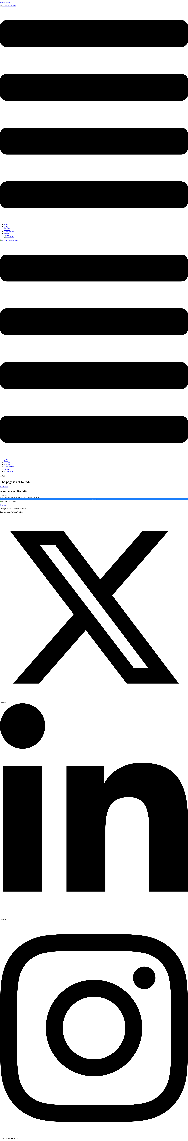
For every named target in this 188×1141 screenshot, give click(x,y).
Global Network (9, 231)
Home (6, 224)
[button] (94, 114)
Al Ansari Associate (6, 2)
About (6, 226)
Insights (6, 233)
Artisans (17, 1138)
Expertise (7, 230)
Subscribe (94, 499)
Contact (6, 235)
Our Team (7, 228)
